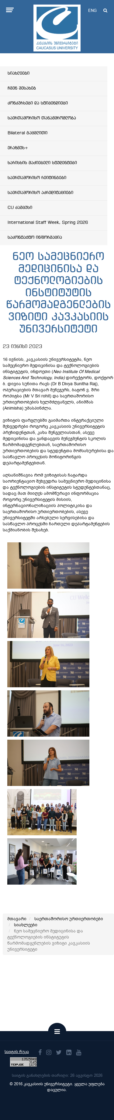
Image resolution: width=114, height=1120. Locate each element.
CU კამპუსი (20, 208)
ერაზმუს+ (18, 148)
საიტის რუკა (17, 1051)
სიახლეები (18, 73)
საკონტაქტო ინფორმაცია (35, 237)
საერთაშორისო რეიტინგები (37, 178)
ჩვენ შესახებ (22, 88)
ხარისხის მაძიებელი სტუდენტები (42, 163)
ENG (92, 10)
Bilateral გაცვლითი (27, 133)
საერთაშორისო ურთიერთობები (68, 919)
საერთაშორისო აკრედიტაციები (40, 193)
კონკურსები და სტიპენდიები (38, 103)
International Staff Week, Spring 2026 (48, 222)
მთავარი (16, 919)
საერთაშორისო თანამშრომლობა (42, 118)
